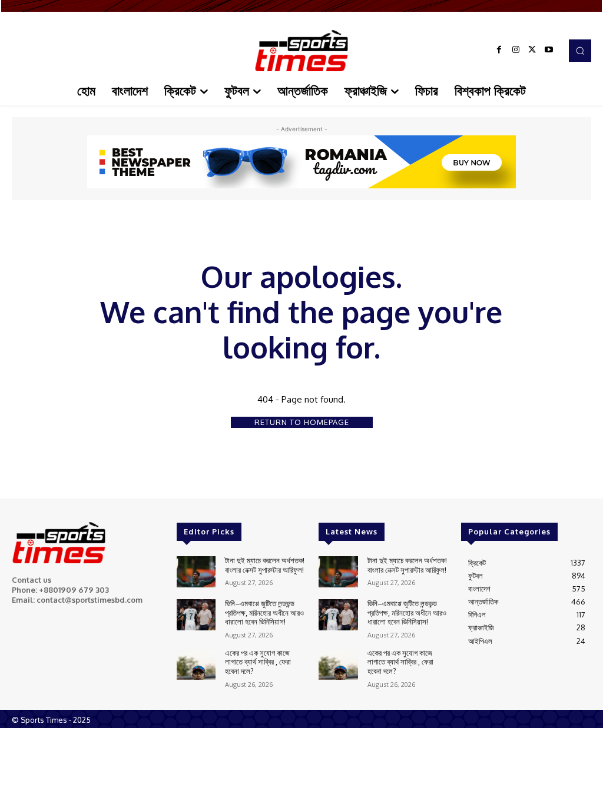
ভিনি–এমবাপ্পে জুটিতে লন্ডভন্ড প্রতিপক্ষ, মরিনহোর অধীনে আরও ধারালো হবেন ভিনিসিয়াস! (264, 612)
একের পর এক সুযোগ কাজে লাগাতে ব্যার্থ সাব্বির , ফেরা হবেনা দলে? (258, 662)
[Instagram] (516, 50)
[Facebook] (499, 50)
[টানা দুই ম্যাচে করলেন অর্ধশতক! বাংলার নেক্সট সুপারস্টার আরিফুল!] (196, 571)
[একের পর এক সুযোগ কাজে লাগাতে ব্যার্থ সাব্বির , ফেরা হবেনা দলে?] (196, 664)
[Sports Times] (301, 50)
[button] (580, 50)
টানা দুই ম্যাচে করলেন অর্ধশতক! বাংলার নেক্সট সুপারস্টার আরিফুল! (264, 565)
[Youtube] (549, 50)
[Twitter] (532, 50)
